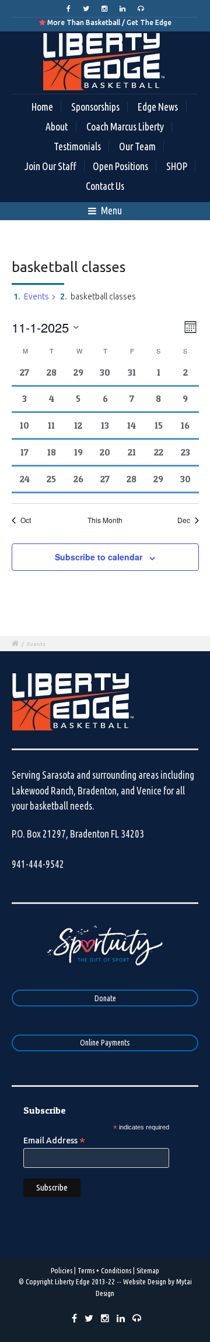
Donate (105, 998)
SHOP (176, 166)
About (57, 126)
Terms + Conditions (104, 1270)
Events (36, 296)
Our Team (137, 146)
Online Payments (105, 1042)
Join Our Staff (50, 166)
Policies (61, 1270)
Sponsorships (95, 106)
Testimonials (77, 146)
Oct (25, 520)
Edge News (158, 106)
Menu (110, 210)
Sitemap (147, 1270)
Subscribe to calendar (98, 557)
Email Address (54, 1140)
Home (42, 106)
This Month (105, 520)
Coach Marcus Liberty (125, 126)
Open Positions (120, 166)
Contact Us (105, 186)
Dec (183, 520)
